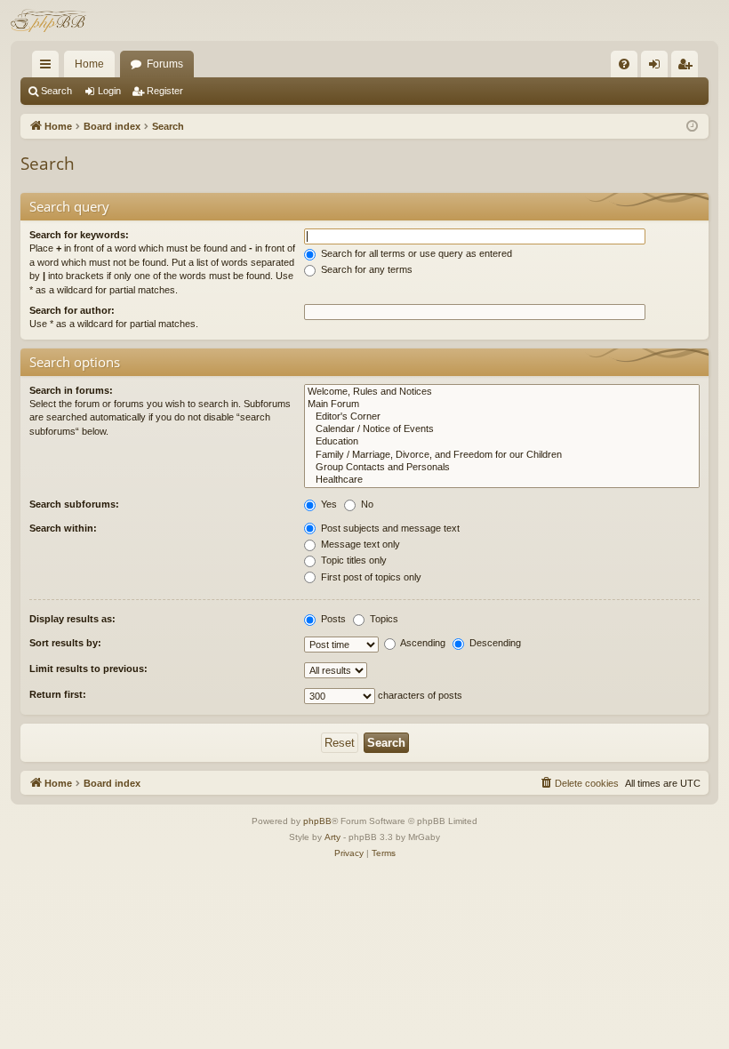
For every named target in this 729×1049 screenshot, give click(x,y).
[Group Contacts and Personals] (502, 467)
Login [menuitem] (658, 67)
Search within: (63, 528)
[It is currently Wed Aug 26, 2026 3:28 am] (692, 126)
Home (89, 64)
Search (56, 90)
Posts (332, 618)
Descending (494, 642)
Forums (165, 64)
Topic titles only (352, 560)
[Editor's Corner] (502, 417)
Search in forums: (71, 390)
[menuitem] (624, 64)
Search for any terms (365, 269)
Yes (327, 504)
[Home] (50, 20)
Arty (332, 837)
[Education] (502, 442)
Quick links (49, 67)
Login (109, 90)
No (365, 504)
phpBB (317, 821)
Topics (382, 618)
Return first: (57, 694)
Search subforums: (74, 504)
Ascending (421, 642)
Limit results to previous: (88, 668)
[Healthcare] (502, 480)
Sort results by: (65, 642)
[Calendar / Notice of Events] (502, 429)
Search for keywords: (79, 234)
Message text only (359, 544)
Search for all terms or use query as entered (415, 253)
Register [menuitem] (688, 67)
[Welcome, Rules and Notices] (502, 392)
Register (165, 90)
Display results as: (72, 618)
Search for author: (72, 310)
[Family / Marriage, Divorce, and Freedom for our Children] (502, 455)
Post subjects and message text (389, 528)
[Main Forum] (502, 404)
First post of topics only (369, 577)
